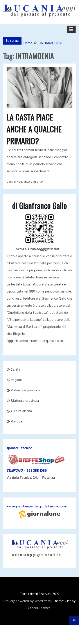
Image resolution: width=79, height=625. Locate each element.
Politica (16, 421)
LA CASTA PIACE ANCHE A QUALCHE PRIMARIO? (34, 128)
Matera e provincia (25, 401)
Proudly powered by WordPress (27, 601)
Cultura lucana (21, 411)
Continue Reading (23, 182)
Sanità (15, 370)
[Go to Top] (74, 620)
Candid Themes (39, 608)
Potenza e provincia (25, 390)
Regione (17, 380)
